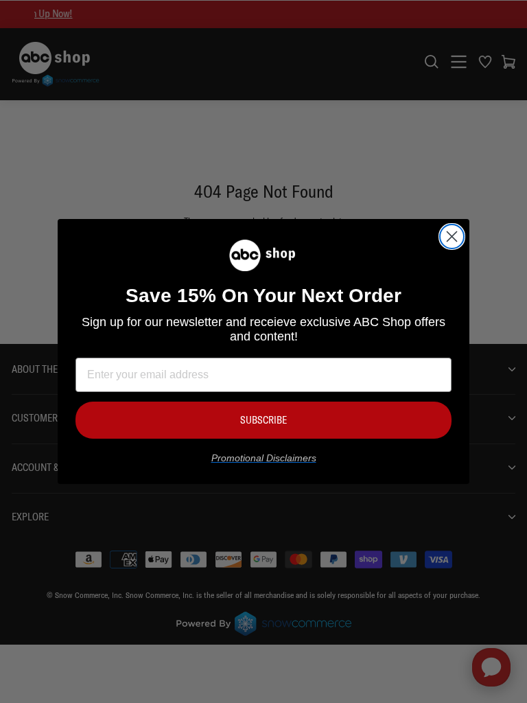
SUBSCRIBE (263, 419)
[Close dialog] (452, 236)
